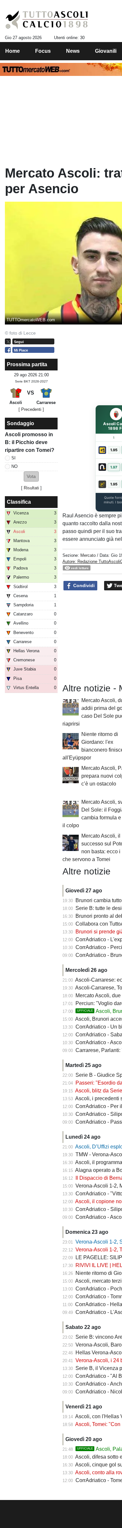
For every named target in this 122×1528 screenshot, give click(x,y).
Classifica (19, 502)
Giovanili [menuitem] (105, 51)
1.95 (113, 450)
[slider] (57, 1507)
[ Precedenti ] (31, 409)
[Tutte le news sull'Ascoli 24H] (46, 20)
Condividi (83, 585)
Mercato (88, 555)
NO (14, 466)
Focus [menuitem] (43, 51)
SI (13, 457)
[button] (31, 476)
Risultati (31, 487)
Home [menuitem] (12, 51)
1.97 (113, 467)
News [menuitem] (73, 51)
